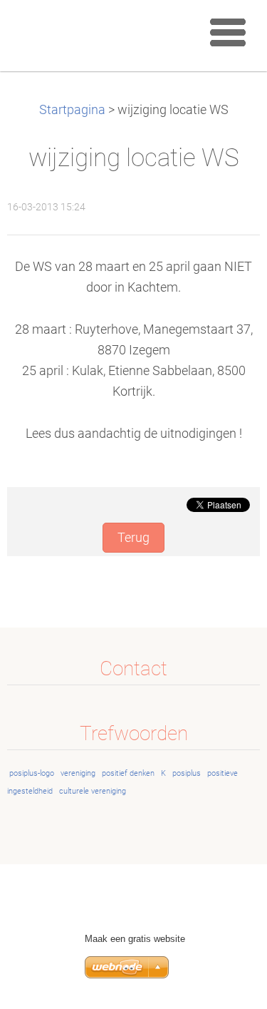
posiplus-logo (31, 773)
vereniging (78, 773)
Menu (227, 32)
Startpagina (72, 110)
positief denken (128, 773)
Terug (133, 538)
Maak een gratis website (135, 938)
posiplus (186, 773)
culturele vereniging (92, 791)
